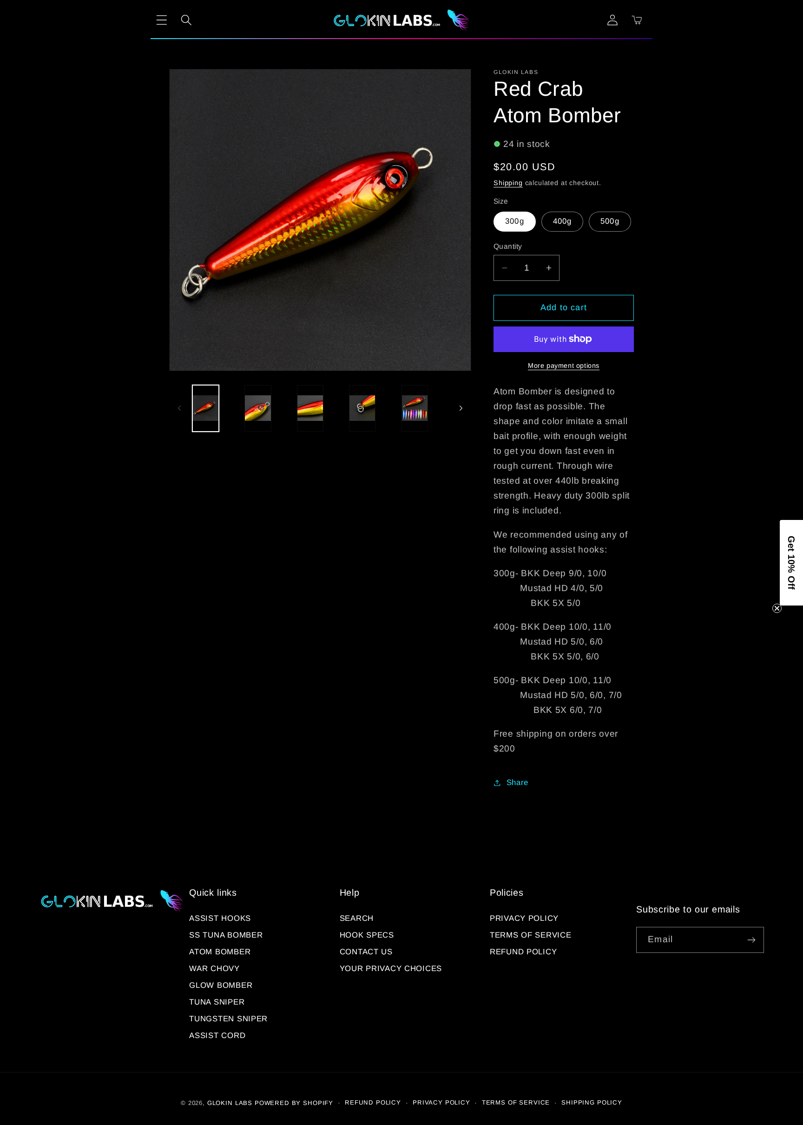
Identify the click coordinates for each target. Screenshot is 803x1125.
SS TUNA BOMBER (226, 935)
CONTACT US (366, 951)
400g (562, 221)
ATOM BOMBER (219, 951)
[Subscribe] (751, 940)
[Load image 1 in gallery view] (205, 408)
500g (609, 221)
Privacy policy (441, 1102)
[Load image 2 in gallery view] (257, 408)
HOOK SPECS (367, 935)
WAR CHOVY (214, 968)
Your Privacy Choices (391, 968)
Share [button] (517, 782)
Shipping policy (591, 1102)
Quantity (508, 246)
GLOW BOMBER (220, 985)
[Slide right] (461, 408)
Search (357, 918)
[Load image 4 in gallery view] (362, 408)
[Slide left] (179, 408)
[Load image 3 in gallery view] (310, 408)
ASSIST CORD (217, 1035)
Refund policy (373, 1102)
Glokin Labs (229, 1102)
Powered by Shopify (294, 1102)
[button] (162, 20)
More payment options (563, 365)
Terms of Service (531, 935)
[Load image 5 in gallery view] (415, 408)
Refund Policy (523, 951)
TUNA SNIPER (216, 1002)
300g (514, 221)
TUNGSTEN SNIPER (228, 1018)
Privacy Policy (524, 918)
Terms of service (516, 1102)
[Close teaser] (777, 608)
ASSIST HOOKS (220, 918)
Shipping (508, 182)
